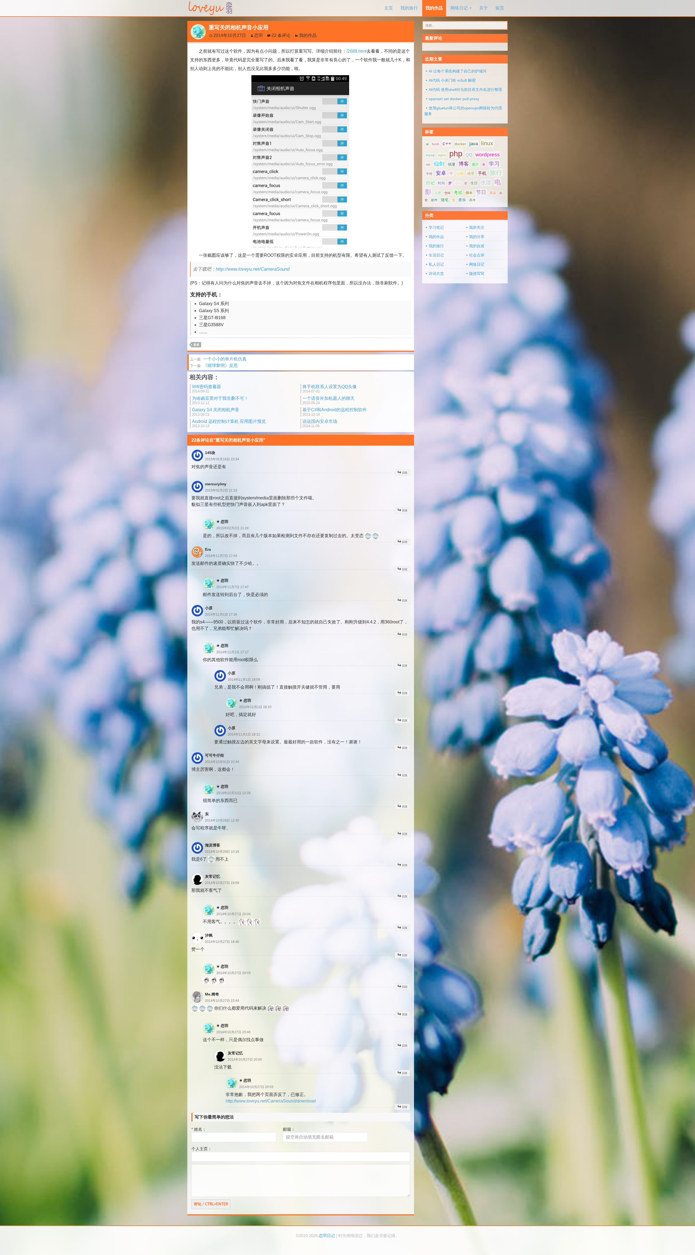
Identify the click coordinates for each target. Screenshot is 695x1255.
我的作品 (434, 8)
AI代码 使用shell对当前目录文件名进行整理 (465, 89)
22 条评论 (280, 35)
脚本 (469, 193)
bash (435, 144)
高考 (472, 200)
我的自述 (476, 246)
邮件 (434, 200)
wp (428, 164)
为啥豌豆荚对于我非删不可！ (220, 400)
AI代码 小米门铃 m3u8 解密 (452, 80)
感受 (471, 173)
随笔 (444, 200)
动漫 (451, 164)
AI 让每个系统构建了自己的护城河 (457, 71)
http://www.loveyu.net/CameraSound (252, 269)
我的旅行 (409, 8)
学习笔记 (436, 227)
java (473, 143)
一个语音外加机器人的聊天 (328, 400)
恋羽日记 (327, 1236)
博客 (464, 164)
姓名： (198, 1129)
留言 (499, 8)
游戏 (458, 183)
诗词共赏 (436, 273)
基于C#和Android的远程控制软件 (334, 411)
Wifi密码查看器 (206, 388)
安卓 (196, 344)
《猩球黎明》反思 (214, 365)
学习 (494, 164)
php (455, 153)
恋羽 (258, 35)
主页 (388, 8)
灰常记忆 (212, 876)
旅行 (496, 172)
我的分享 (476, 236)
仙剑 (439, 164)
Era (208, 549)
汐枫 (209, 935)
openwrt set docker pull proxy (454, 99)
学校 (429, 174)
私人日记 (436, 264)
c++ (447, 143)
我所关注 (476, 227)
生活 (486, 182)
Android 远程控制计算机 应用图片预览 (229, 423)
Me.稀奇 (212, 994)
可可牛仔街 (214, 755)
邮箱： (289, 1129)
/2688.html (356, 51)
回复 (404, 472)
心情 (460, 174)
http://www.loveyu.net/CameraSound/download (271, 1101)
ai (427, 144)
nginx (442, 155)
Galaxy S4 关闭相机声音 (215, 411)
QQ (469, 154)
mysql (430, 155)
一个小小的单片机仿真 (218, 359)
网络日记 (459, 8)
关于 (483, 8)
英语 (492, 193)
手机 (482, 173)
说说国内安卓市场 (319, 423)
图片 (475, 164)
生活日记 (436, 255)
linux (487, 143)
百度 (438, 193)
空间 (447, 193)
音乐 (462, 200)
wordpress (487, 154)
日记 (430, 182)
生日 (474, 183)
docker (460, 144)
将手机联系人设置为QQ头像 (329, 388)
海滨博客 (212, 845)
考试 (458, 192)
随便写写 (476, 273)
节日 (481, 192)
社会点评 (476, 255)
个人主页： (201, 1148)
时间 (441, 183)
